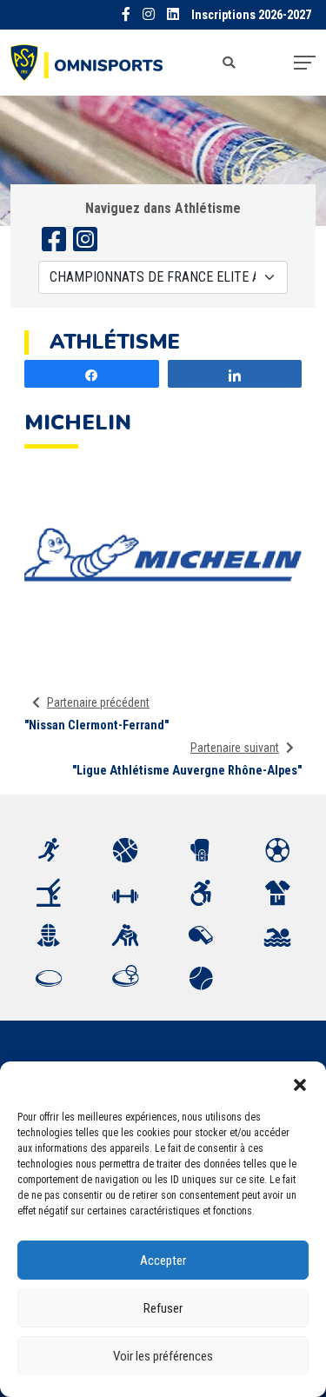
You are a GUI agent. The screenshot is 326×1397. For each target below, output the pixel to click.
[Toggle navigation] (305, 62)
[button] (300, 1083)
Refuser (163, 1308)
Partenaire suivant (234, 748)
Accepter (163, 1260)
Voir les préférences (163, 1356)
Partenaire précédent (98, 702)
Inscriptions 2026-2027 (251, 15)
